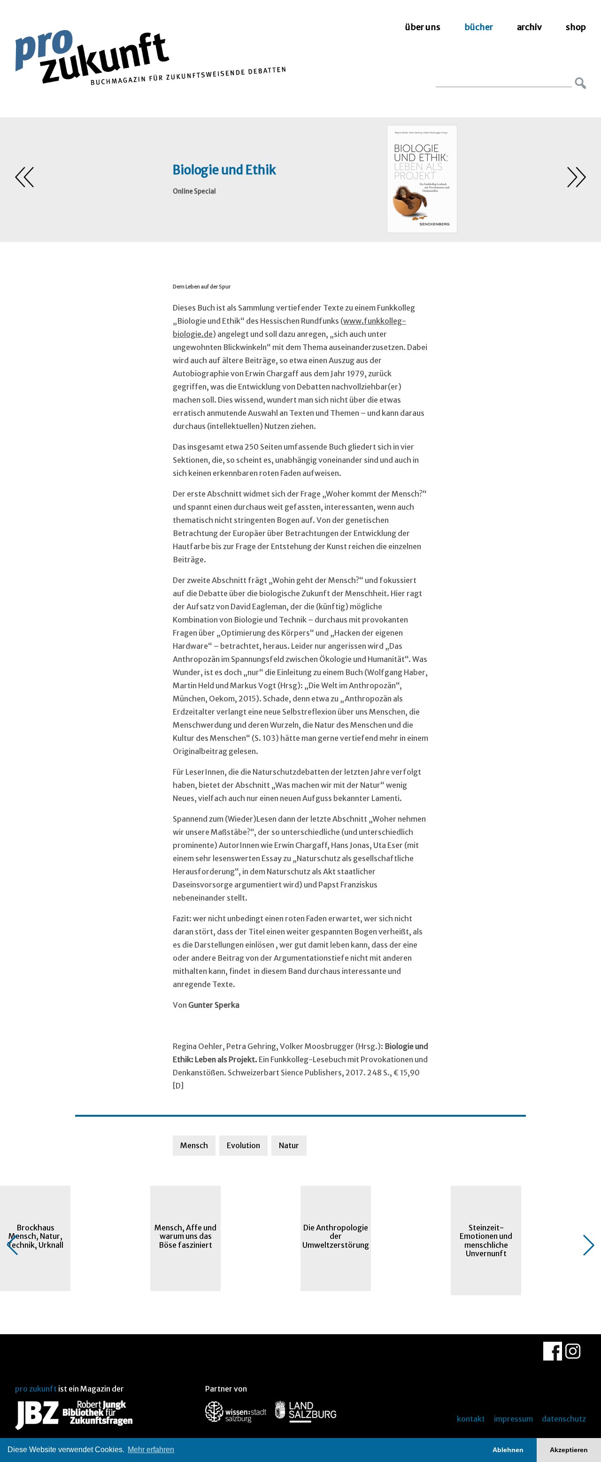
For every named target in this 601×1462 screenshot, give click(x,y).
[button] (12, 1245)
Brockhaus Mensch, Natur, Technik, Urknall (35, 1236)
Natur (289, 1145)
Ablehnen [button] (508, 1450)
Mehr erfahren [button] (151, 1450)
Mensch (194, 1145)
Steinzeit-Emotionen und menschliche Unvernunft (486, 1240)
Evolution (243, 1145)
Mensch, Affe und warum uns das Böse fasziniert (185, 1236)
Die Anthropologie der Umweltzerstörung (335, 1236)
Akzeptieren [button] (569, 1450)
